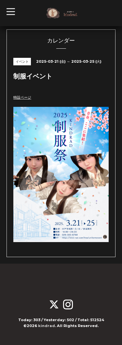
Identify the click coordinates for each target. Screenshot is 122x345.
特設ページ (22, 97)
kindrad (46, 325)
